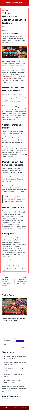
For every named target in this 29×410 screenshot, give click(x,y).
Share (18, 33)
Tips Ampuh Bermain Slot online (10, 265)
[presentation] (14, 306)
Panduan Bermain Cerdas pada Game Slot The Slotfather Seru (15, 199)
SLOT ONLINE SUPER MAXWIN (17, 408)
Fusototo (12, 386)
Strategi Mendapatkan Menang (10, 262)
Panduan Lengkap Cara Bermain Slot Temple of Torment (22, 280)
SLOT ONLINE (5, 10)
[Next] (25, 313)
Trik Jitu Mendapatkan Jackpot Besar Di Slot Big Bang (14, 269)
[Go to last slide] (4, 313)
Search (4, 344)
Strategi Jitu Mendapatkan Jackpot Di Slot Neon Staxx (6, 281)
